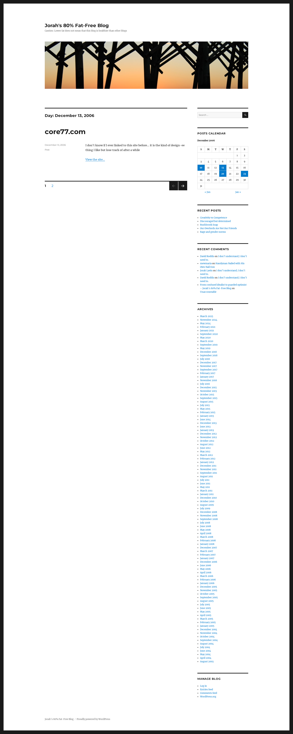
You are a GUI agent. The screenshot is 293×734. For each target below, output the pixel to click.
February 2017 (207, 373)
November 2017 (208, 366)
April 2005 (205, 615)
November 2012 (208, 437)
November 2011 (208, 469)
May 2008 (205, 529)
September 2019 (209, 344)
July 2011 (204, 480)
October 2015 (207, 394)
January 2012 (207, 462)
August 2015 (206, 401)
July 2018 (205, 359)
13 (223, 167)
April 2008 (205, 533)
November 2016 (208, 380)
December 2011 (208, 465)
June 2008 (205, 526)
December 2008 (208, 512)
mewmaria (206, 263)
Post (47, 149)
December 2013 (208, 423)
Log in (203, 686)
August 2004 (207, 643)
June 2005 (205, 608)
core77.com (65, 131)
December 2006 (208, 561)
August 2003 (206, 661)
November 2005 (208, 590)
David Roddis (207, 256)
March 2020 (206, 341)
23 (244, 173)
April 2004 (205, 658)
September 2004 (209, 640)
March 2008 (206, 537)
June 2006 (205, 565)
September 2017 (208, 369)
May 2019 (205, 348)
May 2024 (205, 323)
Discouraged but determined (215, 221)
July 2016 (205, 384)
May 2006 (205, 569)
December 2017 (208, 362)
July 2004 (205, 647)
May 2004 (205, 654)
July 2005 (205, 604)
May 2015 (205, 408)
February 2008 (208, 540)
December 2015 (208, 387)
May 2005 (205, 611)
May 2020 (205, 337)
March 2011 (206, 490)
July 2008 (205, 522)
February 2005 (208, 622)
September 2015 (208, 398)
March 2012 (206, 455)
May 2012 (205, 451)
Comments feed (208, 693)
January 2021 (207, 330)
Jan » (238, 192)
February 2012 (207, 458)
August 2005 (207, 601)
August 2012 (206, 444)
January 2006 (207, 583)
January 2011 (207, 494)
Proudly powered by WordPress (93, 719)
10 (201, 167)
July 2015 (205, 405)
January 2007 (207, 558)
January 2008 (207, 544)
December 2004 (208, 629)
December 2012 (208, 433)
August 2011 (206, 476)
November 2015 (208, 391)
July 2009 (205, 508)
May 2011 (205, 487)
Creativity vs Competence (213, 217)
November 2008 (208, 515)
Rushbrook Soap (209, 224)
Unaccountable (208, 291)
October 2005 (207, 593)
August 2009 (207, 505)
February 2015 (207, 412)
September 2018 (208, 355)
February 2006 (208, 579)
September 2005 (209, 597)
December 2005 (208, 586)
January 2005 (207, 626)
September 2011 (208, 472)
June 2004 (205, 650)
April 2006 (205, 572)
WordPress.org (208, 696)
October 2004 (207, 636)
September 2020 (209, 334)
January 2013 (207, 430)
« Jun (207, 192)
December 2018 (208, 351)
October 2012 (207, 440)
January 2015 (207, 416)
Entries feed (206, 689)
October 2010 (207, 501)
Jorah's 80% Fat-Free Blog (77, 25)
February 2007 (208, 554)
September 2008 (209, 519)
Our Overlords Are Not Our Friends (218, 228)
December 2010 (208, 497)
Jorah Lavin (206, 270)
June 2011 (205, 483)
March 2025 (206, 316)
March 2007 (206, 551)
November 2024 (208, 319)
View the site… (95, 159)
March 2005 (206, 618)
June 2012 (205, 448)
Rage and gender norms (213, 231)
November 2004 (208, 633)
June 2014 (205, 419)
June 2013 (205, 426)
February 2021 (207, 327)
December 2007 (208, 547)
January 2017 (207, 376)
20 (222, 173)
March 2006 (206, 576)
